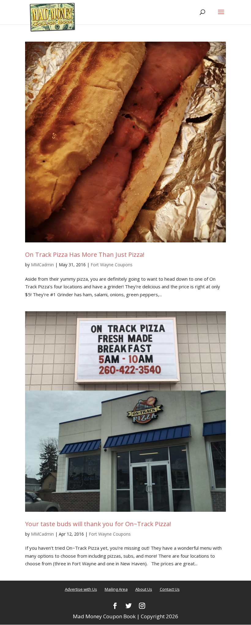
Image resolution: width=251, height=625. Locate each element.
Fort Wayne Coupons (112, 265)
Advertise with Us (81, 589)
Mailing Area (116, 589)
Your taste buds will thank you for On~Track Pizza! (98, 524)
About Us (143, 589)
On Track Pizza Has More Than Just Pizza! (84, 254)
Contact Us (170, 589)
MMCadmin (42, 265)
